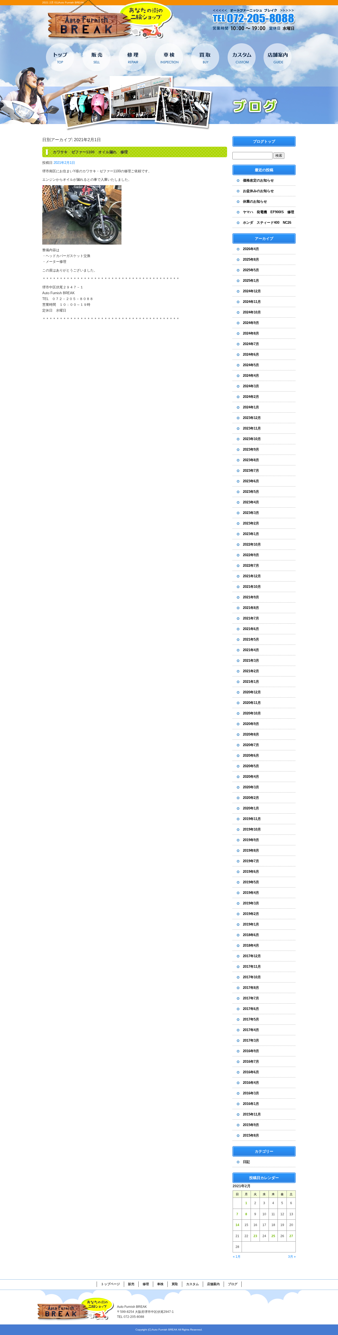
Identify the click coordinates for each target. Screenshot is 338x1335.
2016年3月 (251, 1093)
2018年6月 (251, 935)
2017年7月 (251, 998)
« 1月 (237, 1256)
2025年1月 (251, 281)
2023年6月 (251, 481)
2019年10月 (252, 829)
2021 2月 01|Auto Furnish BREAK (63, 2)
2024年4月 (251, 376)
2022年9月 (251, 555)
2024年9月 (251, 323)
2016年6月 (251, 1072)
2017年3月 (251, 1040)
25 (273, 1236)
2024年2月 (251, 397)
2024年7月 (251, 344)
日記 (246, 1162)
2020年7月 (251, 745)
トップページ (60, 57)
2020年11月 (252, 703)
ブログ (232, 1284)
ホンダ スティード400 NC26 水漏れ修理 (269, 224)
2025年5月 (251, 270)
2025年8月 (251, 259)
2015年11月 (252, 1114)
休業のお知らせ (255, 201)
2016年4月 (251, 1083)
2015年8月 (251, 1135)
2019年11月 (252, 819)
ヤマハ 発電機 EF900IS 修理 (268, 212)
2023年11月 (252, 428)
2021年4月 (251, 650)
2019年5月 (251, 882)
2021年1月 (251, 682)
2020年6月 (251, 755)
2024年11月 (252, 302)
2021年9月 (251, 597)
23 (255, 1236)
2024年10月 (252, 312)
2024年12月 (252, 291)
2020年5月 (251, 766)
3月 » (292, 1256)
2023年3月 (251, 513)
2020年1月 (251, 808)
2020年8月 (251, 734)
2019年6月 (251, 872)
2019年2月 (251, 914)
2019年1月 (251, 924)
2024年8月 (251, 333)
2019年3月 (251, 903)
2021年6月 (251, 629)
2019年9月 (251, 840)
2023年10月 (252, 439)
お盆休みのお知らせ (258, 191)
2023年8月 (251, 460)
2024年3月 (251, 386)
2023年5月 (251, 492)
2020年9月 (251, 724)
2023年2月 (251, 523)
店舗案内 (277, 57)
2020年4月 (251, 777)
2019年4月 (251, 893)
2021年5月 (251, 639)
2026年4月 (251, 249)
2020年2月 (251, 798)
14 (237, 1225)
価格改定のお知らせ (258, 180)
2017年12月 (252, 956)
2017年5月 (251, 1019)
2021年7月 (251, 618)
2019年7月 (251, 861)
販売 (96, 57)
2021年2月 (251, 671)
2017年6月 (251, 1009)
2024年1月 (251, 407)
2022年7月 (251, 566)
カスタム (241, 57)
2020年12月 (252, 692)
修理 (133, 57)
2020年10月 (252, 713)
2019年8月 (251, 850)
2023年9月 (251, 449)
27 (291, 1236)
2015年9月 (251, 1125)
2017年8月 (251, 988)
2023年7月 (251, 471)
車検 (169, 57)
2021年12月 (252, 576)
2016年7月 (251, 1062)
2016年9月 (251, 1051)
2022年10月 (252, 544)
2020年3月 (251, 787)
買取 (205, 57)
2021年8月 (251, 608)
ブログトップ (264, 141)
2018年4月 (251, 945)
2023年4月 (251, 502)
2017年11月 (252, 967)
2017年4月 (251, 1030)
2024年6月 (251, 354)
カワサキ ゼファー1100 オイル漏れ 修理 (90, 152)
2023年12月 (252, 418)
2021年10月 (252, 587)
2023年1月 (251, 534)
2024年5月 (251, 365)
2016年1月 (251, 1104)
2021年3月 (251, 660)
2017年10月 (252, 977)
